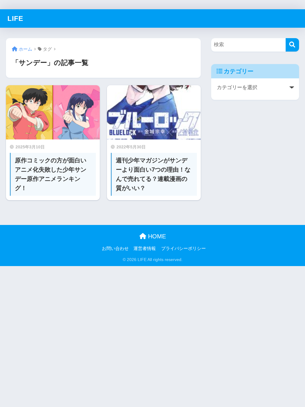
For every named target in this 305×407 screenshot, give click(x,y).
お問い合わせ (115, 248)
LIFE (15, 18)
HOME (156, 236)
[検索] (292, 45)
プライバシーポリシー (183, 248)
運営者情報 (144, 248)
